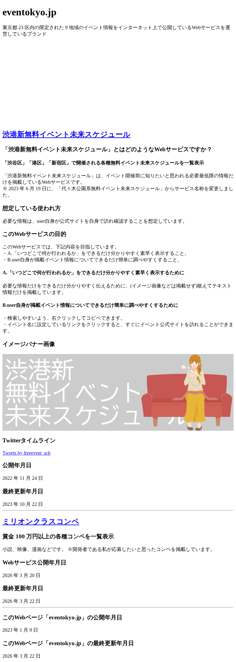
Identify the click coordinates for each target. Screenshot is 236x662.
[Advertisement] (118, 80)
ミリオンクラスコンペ (40, 521)
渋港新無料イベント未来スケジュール (66, 134)
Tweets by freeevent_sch (26, 453)
